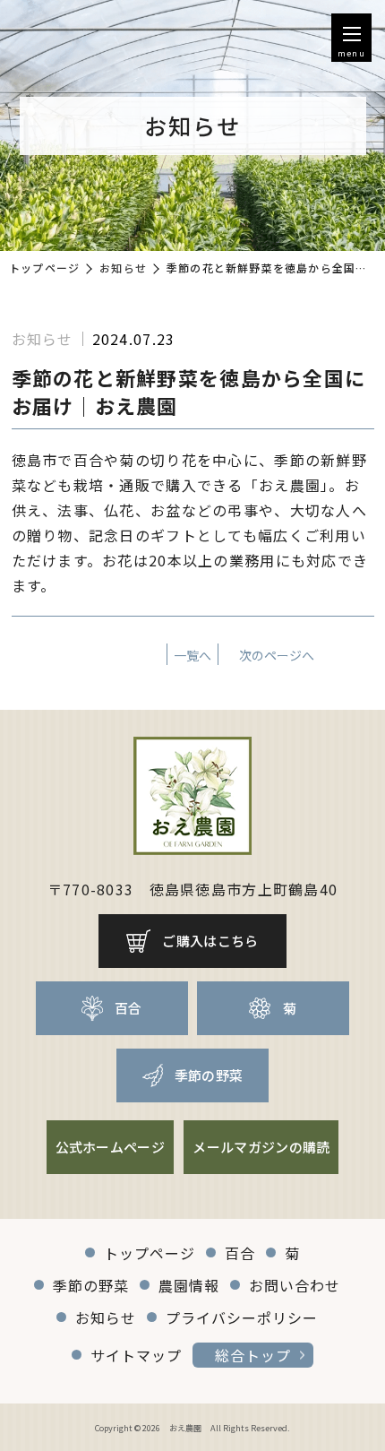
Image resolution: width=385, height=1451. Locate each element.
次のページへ (276, 655)
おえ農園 (185, 1428)
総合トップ (253, 1355)
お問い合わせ (294, 1285)
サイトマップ (136, 1355)
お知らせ (123, 267)
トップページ (44, 267)
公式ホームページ (110, 1146)
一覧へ (192, 655)
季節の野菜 (209, 1075)
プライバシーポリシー (242, 1317)
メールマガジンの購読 (260, 1146)
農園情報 (188, 1285)
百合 (128, 1007)
